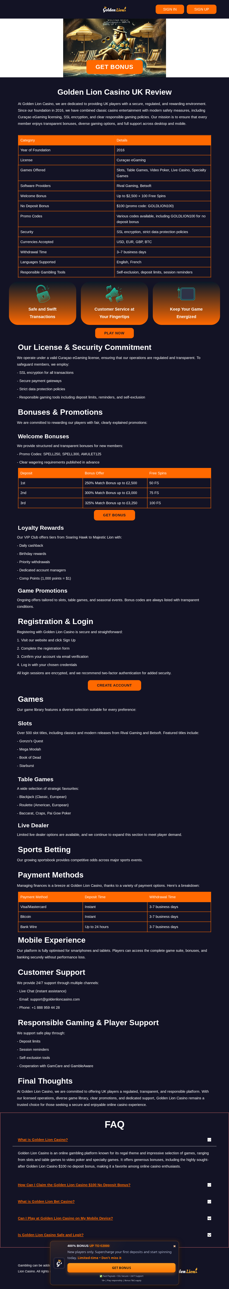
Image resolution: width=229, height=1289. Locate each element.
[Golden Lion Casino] (114, 9)
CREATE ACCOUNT (114, 685)
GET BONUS (114, 66)
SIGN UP (201, 9)
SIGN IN (170, 9)
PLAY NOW (114, 333)
